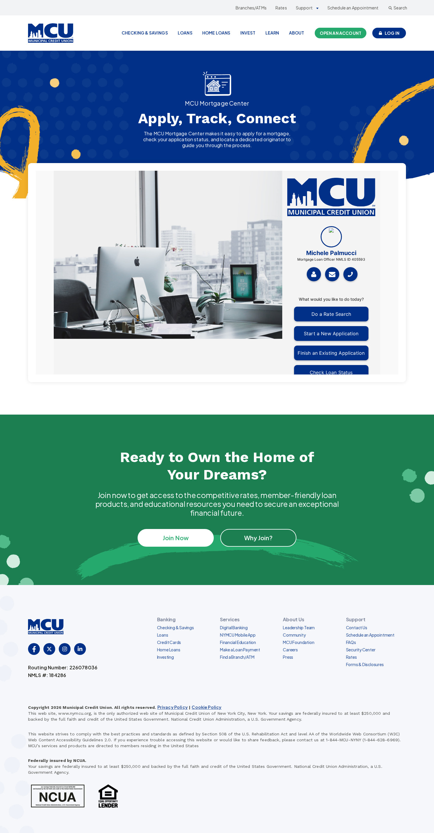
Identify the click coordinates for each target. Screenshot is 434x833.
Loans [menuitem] (162, 635)
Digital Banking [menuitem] (234, 627)
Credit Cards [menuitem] (169, 642)
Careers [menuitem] (290, 649)
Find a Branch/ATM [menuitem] (237, 657)
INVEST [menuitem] (248, 32)
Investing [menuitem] (165, 657)
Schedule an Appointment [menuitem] (370, 635)
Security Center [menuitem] (361, 649)
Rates (281, 7)
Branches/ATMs (251, 7)
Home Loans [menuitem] (168, 649)
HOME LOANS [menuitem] (216, 32)
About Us (293, 619)
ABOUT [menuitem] (296, 32)
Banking (166, 619)
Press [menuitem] (288, 657)
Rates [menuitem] (351, 657)
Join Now (176, 537)
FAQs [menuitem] (351, 642)
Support (304, 7)
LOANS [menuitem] (185, 32)
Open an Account (340, 33)
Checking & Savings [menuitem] (175, 627)
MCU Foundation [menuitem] (298, 642)
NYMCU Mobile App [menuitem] (238, 635)
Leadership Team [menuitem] (299, 627)
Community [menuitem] (294, 635)
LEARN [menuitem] (272, 32)
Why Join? (258, 537)
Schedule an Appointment (353, 7)
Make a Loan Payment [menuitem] (240, 649)
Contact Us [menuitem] (356, 627)
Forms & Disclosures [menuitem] (365, 664)
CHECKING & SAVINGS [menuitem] (145, 32)
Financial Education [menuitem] (238, 642)
